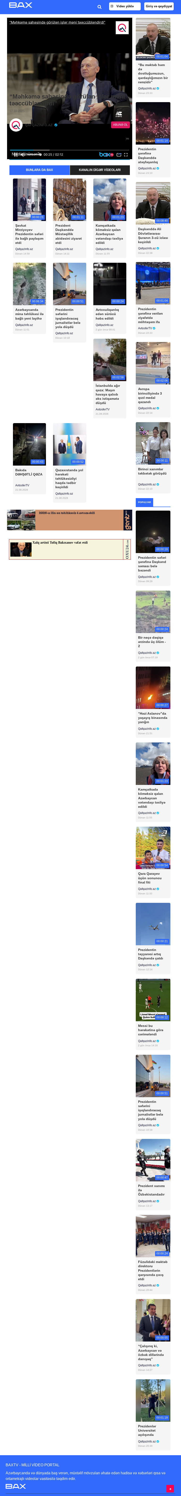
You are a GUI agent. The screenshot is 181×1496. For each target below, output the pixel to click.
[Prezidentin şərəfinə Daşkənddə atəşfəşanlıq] (153, 123)
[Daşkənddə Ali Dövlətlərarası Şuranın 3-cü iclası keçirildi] (153, 203)
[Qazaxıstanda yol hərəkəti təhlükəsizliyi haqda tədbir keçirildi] (69, 444)
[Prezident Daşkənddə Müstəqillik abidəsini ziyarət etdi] (69, 199)
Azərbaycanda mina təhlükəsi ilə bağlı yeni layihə (29, 314)
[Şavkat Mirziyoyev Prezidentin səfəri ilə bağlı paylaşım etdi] (29, 199)
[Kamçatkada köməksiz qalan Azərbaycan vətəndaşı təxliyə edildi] (109, 199)
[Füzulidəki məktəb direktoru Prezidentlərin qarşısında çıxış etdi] (153, 1236)
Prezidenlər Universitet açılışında (147, 1430)
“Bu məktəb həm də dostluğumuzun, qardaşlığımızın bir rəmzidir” (153, 73)
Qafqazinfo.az (24, 249)
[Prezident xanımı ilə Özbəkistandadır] (153, 1160)
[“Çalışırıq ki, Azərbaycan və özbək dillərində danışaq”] (153, 1320)
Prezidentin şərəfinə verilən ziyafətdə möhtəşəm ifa (150, 315)
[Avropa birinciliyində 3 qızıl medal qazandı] (153, 363)
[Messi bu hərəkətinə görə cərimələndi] (153, 999)
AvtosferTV (103, 409)
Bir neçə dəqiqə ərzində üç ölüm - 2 (152, 642)
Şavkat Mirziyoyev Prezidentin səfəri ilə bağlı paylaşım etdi (29, 234)
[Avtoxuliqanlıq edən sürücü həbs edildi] (109, 284)
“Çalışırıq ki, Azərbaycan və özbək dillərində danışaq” (151, 1352)
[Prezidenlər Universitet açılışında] (153, 1400)
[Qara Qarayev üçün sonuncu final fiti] (153, 848)
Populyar (144, 502)
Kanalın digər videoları (100, 170)
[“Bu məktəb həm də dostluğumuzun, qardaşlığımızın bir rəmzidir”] (153, 39)
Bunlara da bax (39, 170)
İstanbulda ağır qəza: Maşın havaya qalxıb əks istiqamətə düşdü (108, 394)
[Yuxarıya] (170, 1488)
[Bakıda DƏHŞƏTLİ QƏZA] (29, 444)
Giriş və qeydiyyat (159, 6)
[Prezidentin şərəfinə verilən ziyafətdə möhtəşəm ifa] (153, 283)
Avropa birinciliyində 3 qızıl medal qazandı (150, 395)
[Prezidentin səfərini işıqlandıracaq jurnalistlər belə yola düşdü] (69, 284)
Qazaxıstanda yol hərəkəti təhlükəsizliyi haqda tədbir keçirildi (69, 478)
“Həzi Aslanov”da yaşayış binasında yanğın (152, 718)
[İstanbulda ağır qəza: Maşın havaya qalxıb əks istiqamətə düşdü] (109, 360)
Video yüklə (124, 6)
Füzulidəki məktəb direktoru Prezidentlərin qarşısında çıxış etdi (153, 1270)
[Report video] (128, 139)
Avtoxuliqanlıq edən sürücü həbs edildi (107, 314)
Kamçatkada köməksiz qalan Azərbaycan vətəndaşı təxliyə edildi (109, 234)
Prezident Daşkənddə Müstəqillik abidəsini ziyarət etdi (68, 234)
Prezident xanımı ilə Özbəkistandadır (151, 1190)
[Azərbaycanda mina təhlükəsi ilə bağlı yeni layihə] (29, 284)
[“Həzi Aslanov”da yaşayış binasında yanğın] (153, 687)
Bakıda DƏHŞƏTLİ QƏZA (28, 472)
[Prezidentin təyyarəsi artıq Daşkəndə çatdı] (153, 923)
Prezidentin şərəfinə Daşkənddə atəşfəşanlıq (148, 155)
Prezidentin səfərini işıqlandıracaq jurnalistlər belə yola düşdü (67, 318)
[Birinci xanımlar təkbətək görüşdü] (153, 443)
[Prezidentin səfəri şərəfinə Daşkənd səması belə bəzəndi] (153, 531)
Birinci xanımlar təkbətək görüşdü (152, 471)
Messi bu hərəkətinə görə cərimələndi (150, 1030)
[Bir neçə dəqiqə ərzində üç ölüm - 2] (153, 611)
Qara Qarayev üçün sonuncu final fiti (150, 878)
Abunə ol (120, 124)
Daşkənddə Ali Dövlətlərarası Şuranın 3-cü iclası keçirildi (153, 235)
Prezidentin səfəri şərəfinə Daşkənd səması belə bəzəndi (152, 564)
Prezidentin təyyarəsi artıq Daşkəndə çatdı (150, 954)
